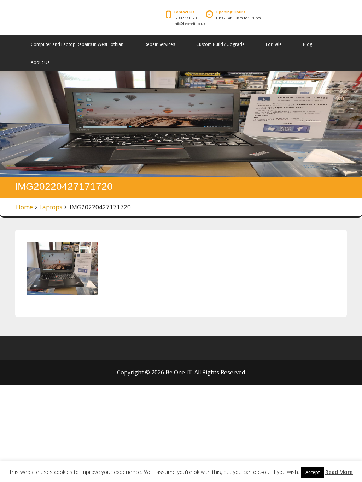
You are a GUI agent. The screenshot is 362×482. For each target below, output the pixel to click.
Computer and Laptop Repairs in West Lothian (77, 44)
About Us (40, 62)
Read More (339, 471)
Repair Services (160, 44)
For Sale (274, 44)
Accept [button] (312, 472)
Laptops (50, 207)
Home (24, 207)
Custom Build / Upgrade (220, 44)
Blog (307, 44)
